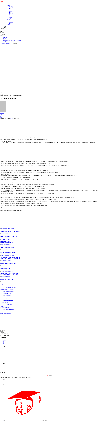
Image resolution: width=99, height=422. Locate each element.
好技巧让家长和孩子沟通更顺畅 (10, 258)
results (4, 39)
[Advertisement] (34, 52)
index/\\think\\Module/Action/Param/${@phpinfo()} (12, 40)
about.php (4, 38)
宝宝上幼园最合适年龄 (7, 247)
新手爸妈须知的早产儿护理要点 (10, 231)
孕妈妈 (4, 340)
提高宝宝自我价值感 (6, 279)
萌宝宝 (4, 341)
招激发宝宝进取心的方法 (8, 263)
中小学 (4, 343)
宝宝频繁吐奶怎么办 (6, 242)
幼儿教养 (7, 43)
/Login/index (5, 41)
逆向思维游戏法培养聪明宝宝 (9, 274)
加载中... (3, 284)
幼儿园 (3, 43)
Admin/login (5, 37)
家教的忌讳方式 (5, 268)
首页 (1, 43)
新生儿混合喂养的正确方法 (8, 236)
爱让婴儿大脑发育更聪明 (8, 252)
